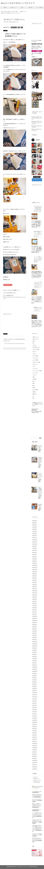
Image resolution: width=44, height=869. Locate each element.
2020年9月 (34, 622)
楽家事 (34, 391)
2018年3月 (34, 686)
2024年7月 (34, 524)
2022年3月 (34, 584)
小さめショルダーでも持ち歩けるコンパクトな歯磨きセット (36, 821)
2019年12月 (34, 641)
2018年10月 (34, 671)
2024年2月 (34, 535)
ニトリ (34, 366)
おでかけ (34, 345)
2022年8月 (34, 573)
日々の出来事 (35, 389)
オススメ (34, 351)
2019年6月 (34, 654)
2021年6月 (34, 603)
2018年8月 (34, 675)
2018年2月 (34, 688)
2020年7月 (34, 626)
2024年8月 (34, 522)
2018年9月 (34, 673)
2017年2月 (34, 713)
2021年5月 (34, 605)
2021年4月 (34, 607)
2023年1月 (34, 563)
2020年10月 (34, 620)
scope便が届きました (40, 505)
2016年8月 (34, 726)
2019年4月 (34, 658)
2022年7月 (34, 575)
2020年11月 (34, 618)
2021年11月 (34, 592)
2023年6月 (34, 552)
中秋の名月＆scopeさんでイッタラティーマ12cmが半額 (36, 839)
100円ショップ (13, 7)
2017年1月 (34, 715)
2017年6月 (34, 705)
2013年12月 (34, 766)
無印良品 (30, 7)
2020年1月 (34, 639)
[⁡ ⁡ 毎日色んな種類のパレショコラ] (34, 145)
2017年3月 (34, 711)
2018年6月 (34, 679)
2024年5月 (34, 529)
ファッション (35, 372)
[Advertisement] (14, 323)
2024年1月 (34, 537)
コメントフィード (37, 780)
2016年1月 (34, 741)
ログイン (36, 777)
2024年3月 (34, 533)
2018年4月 (34, 684)
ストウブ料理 (35, 360)
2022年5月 (34, 580)
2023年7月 (34, 550)
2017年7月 (34, 703)
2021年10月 (34, 594)
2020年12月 (34, 616)
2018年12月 (34, 667)
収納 (22, 7)
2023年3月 (34, 558)
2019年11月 (34, 643)
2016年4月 (34, 734)
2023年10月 (34, 544)
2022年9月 (34, 571)
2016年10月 (34, 722)
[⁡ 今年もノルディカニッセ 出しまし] (39, 167)
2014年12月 (34, 760)
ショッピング (35, 357)
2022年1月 (34, 588)
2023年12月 (34, 539)
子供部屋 (34, 379)
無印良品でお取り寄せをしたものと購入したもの (36, 796)
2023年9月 (34, 546)
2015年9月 (34, 749)
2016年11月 (34, 720)
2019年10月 (34, 645)
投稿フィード (36, 778)
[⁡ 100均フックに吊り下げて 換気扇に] (39, 150)
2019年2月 (34, 662)
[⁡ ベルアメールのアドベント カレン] (34, 161)
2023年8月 (34, 548)
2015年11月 (34, 745)
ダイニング (35, 364)
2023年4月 (34, 556)
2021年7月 (34, 601)
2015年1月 (34, 758)
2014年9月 (34, 764)
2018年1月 (34, 690)
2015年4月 (34, 751)
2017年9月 (34, 698)
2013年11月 (34, 768)
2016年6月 (34, 730)
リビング (34, 374)
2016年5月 (34, 732)
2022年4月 (34, 582)
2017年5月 (34, 707)
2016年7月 (34, 728)
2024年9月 (34, 520)
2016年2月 (34, 739)
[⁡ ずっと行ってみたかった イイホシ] (34, 167)
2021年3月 (34, 609)
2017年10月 (34, 696)
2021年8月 (34, 599)
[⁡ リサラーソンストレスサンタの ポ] (39, 156)
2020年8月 (34, 624)
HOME (5, 7)
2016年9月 (34, 724)
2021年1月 (34, 614)
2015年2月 (34, 756)
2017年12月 (34, 692)
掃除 (33, 383)
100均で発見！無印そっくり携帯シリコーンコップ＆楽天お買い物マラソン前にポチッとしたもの (36, 828)
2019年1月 (34, 664)
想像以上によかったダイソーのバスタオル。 (38, 309)
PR (33, 343)
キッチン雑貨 (35, 355)
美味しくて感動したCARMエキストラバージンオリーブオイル (40, 491)
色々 (22, 27)
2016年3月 (34, 737)
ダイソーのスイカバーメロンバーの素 (40, 476)
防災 (33, 398)
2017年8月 (34, 701)
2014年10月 (34, 762)
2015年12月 (34, 743)
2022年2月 (34, 586)
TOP (10, 11)
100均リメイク (36, 339)
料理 (33, 385)
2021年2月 (34, 611)
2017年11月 (34, 694)
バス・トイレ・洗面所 (37, 370)
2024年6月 (34, 527)
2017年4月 (34, 709)
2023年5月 (34, 554)
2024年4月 (34, 531)
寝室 (33, 381)
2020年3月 (34, 635)
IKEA (34, 341)
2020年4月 (34, 633)
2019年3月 (34, 660)
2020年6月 (34, 628)
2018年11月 (34, 669)
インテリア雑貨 (39, 7)
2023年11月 (34, 541)
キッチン (34, 353)
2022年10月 (34, 569)
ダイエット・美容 (36, 362)
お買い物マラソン (36, 347)
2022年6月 (34, 577)
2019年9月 (34, 647)
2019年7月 (34, 652)
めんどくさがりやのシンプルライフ (18, 3)
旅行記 (34, 387)
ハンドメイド (35, 368)
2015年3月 (34, 754)
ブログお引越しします (40, 447)
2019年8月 (34, 650)
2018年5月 (34, 681)
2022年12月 (34, 565)
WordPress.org (37, 781)
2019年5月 (34, 656)
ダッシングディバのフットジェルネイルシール (14, 343)
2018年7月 (34, 677)
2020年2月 (34, 637)
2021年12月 (34, 590)
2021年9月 (34, 597)
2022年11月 (34, 567)
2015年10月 (34, 747)
